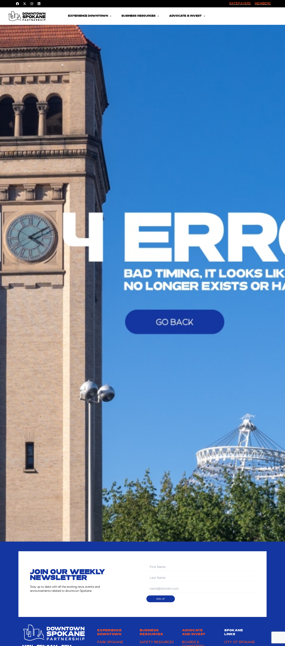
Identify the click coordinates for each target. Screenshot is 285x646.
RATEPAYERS (240, 4)
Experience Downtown (88, 16)
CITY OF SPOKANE (239, 642)
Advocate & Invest (185, 16)
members (263, 4)
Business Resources (138, 16)
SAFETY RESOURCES (157, 642)
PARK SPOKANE (110, 642)
